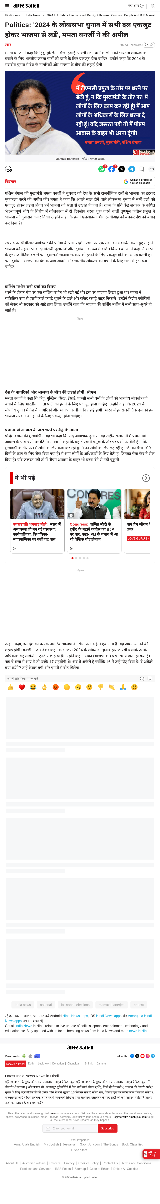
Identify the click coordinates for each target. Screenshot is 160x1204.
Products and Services (35, 1168)
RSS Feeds (63, 1168)
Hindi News (12, 15)
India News (33, 15)
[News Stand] (37, 1055)
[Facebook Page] (132, 1055)
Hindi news (50, 1113)
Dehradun (58, 1063)
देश (147, 45)
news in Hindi (139, 1031)
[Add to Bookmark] (141, 169)
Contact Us (110, 1163)
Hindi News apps (75, 1016)
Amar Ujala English (27, 1144)
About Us (12, 1163)
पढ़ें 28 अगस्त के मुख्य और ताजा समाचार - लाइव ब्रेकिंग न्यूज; (111, 1082)
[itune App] (30, 1055)
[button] (72, 558)
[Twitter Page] (137, 1055)
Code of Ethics (100, 1168)
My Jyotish (51, 1144)
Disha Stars (79, 1150)
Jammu (101, 1063)
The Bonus (110, 1144)
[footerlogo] (80, 1048)
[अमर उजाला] (26, 6)
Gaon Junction (90, 1144)
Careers (54, 1163)
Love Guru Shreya (142, 538)
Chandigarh (74, 1063)
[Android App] (24, 1055)
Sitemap (80, 1168)
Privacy (69, 1163)
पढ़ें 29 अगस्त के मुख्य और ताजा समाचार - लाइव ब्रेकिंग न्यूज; (40, 1082)
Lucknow (43, 1063)
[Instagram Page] (148, 1055)
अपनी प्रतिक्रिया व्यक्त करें (22, 678)
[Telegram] (153, 1055)
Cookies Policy (88, 1163)
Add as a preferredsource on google (141, 181)
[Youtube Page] (142, 1055)
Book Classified (132, 1144)
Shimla (89, 1063)
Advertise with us (34, 1163)
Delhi (31, 1063)
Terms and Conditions (136, 1163)
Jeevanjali (69, 1144)
